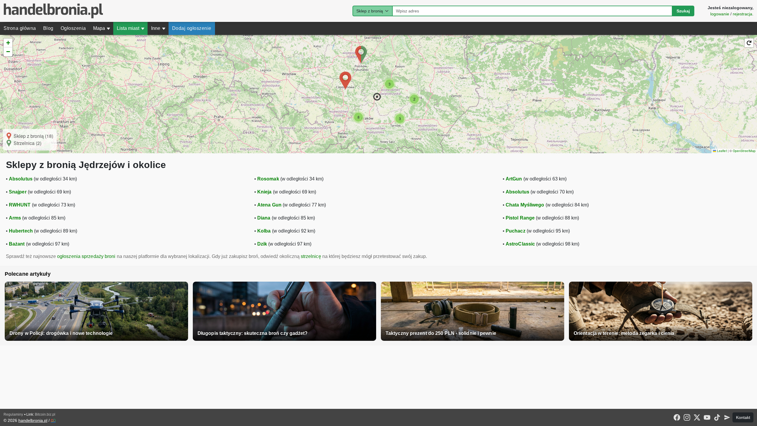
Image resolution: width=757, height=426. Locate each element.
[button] (377, 97)
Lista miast (131, 28)
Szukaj (683, 11)
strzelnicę (311, 256)
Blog (48, 28)
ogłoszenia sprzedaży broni (86, 256)
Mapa (101, 28)
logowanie (719, 14)
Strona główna (20, 28)
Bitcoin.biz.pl (45, 414)
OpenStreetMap (744, 151)
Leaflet (721, 151)
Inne (158, 28)
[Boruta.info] (53, 420)
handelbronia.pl (32, 420)
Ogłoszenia (73, 28)
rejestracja (742, 14)
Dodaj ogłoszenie (191, 28)
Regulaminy (13, 414)
